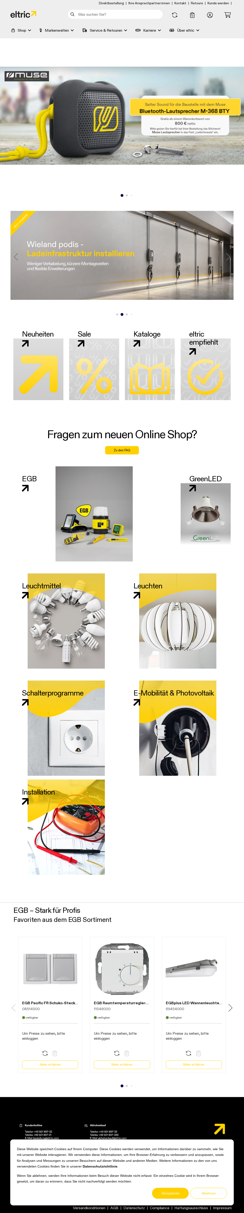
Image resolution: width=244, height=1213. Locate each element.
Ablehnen (209, 1193)
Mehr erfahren (50, 1064)
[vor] (238, 118)
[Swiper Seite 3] (127, 195)
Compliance (159, 1208)
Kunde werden (218, 3)
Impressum (222, 1208)
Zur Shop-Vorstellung (122, 131)
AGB (114, 1208)
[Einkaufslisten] (192, 15)
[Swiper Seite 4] (131, 195)
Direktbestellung (111, 3)
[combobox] (115, 14)
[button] (210, 15)
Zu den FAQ (122, 450)
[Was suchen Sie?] (73, 14)
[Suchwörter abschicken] (73, 14)
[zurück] (5, 118)
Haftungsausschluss (191, 1208)
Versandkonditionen (89, 1208)
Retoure (197, 3)
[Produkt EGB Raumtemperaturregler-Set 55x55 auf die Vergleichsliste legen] (116, 1054)
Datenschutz (134, 1208)
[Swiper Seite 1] (117, 195)
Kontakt (180, 3)
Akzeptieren (170, 1193)
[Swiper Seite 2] (122, 195)
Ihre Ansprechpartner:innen (149, 3)
